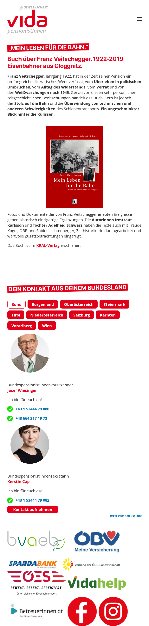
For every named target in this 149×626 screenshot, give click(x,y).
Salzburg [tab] (81, 315)
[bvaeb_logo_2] (36, 540)
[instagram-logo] (113, 611)
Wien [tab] (47, 325)
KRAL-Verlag (48, 245)
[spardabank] (33, 564)
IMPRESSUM (117, 516)
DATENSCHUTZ (133, 516)
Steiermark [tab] (114, 304)
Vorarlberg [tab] (21, 325)
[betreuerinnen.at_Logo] (36, 611)
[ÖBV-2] (97, 541)
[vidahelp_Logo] (97, 583)
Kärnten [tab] (108, 315)
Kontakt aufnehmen (32, 509)
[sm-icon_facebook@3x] (82, 611)
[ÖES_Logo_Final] (36, 583)
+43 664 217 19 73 (31, 418)
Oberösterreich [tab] (79, 304)
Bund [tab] (16, 304)
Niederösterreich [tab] (46, 315)
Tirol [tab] (15, 315)
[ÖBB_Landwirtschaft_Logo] (91, 564)
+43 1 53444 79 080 (32, 409)
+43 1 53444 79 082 (32, 500)
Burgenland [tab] (43, 304)
